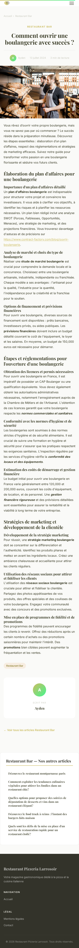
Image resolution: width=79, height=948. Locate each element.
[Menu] (71, 3)
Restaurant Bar (23, 15)
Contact (8, 925)
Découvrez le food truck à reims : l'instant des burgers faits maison (37, 816)
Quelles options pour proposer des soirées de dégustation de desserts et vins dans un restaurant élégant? (37, 802)
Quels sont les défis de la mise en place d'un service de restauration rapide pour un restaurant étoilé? (36, 830)
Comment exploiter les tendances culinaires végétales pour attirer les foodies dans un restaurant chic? (36, 785)
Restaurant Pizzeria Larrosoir (30, 868)
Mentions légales (14, 918)
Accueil (8, 15)
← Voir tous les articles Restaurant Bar (29, 730)
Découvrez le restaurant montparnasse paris (36, 773)
